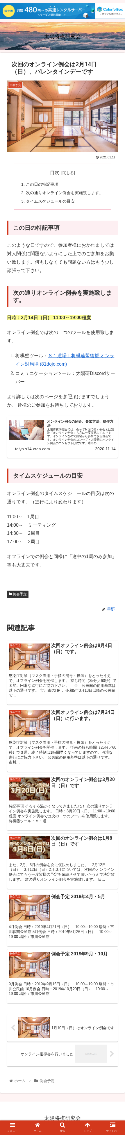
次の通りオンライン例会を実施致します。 (64, 192)
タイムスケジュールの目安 (50, 201)
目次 (54, 172)
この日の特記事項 (42, 184)
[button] (113, 724)
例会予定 (19, 594)
